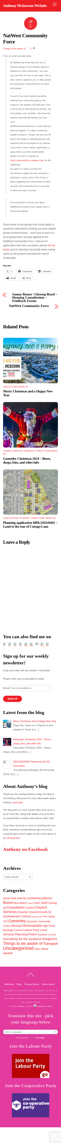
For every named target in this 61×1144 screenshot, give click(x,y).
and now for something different (31, 898)
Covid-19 (45, 912)
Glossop (16, 925)
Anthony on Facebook (25, 849)
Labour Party (31, 930)
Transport (50, 944)
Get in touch (48, 984)
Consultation (10, 518)
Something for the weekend (22, 939)
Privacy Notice (31, 984)
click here (18, 802)
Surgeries (49, 939)
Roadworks (42, 935)
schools (52, 934)
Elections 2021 (37, 917)
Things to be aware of (14, 48)
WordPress (20, 1006)
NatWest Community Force (29, 306)
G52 (5, 921)
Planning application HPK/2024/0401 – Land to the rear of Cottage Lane (30, 524)
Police (32, 934)
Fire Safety (49, 916)
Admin (7, 898)
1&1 (12, 998)
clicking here (13, 838)
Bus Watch (20, 903)
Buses (8, 902)
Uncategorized (18, 948)
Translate (40, 1037)
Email (6, 688)
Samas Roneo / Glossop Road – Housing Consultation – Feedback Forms (34, 298)
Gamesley (29, 451)
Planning (24, 518)
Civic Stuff (40, 903)
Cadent (30, 903)
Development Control (17, 916)
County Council (28, 912)
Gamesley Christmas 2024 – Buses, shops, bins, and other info (27, 460)
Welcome (9, 984)
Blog (19, 984)
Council (29, 907)
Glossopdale (32, 925)
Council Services (13, 451)
